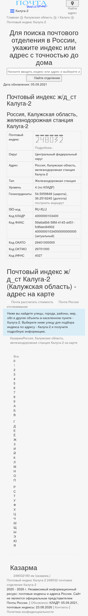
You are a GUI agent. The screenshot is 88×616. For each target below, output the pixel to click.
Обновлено (39, 602)
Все (16, 356)
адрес (72, 6)
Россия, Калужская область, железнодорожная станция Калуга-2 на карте (43, 340)
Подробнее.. (44, 147)
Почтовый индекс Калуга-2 (26, 580)
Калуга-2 (29, 584)
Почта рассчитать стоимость (31, 301)
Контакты (61, 607)
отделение (47, 77)
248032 (19, 575)
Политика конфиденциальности (30, 611)
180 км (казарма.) (37, 575)
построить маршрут (49, 202)
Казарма (16, 338)
